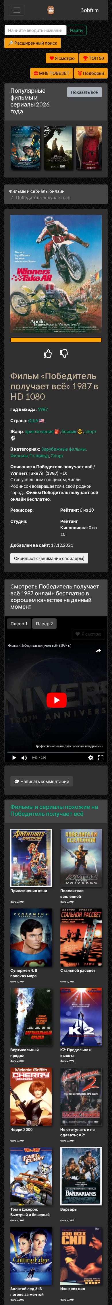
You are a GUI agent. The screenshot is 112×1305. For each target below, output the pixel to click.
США (33, 420)
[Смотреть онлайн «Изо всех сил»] (81, 1255)
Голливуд (39, 455)
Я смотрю (90, 634)
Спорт (57, 455)
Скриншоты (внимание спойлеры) (49, 558)
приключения (39, 431)
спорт (90, 431)
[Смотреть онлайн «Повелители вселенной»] (81, 857)
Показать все (84, 92)
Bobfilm (89, 10)
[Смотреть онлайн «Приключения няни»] (31, 857)
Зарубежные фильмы (63, 448)
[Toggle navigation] (16, 10)
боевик (68, 431)
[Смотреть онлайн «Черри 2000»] (31, 1096)
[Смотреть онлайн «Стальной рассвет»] (81, 937)
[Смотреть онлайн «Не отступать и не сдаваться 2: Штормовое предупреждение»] (81, 1096)
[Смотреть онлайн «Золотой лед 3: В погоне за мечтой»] (31, 1255)
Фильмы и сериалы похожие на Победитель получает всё (54, 810)
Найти (76, 30)
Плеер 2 (44, 623)
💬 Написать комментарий (41, 781)
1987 (43, 409)
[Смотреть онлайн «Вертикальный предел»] (31, 1016)
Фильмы (19, 455)
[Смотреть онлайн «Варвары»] (81, 1175)
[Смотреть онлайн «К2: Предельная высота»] (81, 1016)
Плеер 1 (19, 623)
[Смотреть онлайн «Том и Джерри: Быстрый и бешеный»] (31, 1175)
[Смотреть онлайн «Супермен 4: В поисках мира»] (31, 937)
